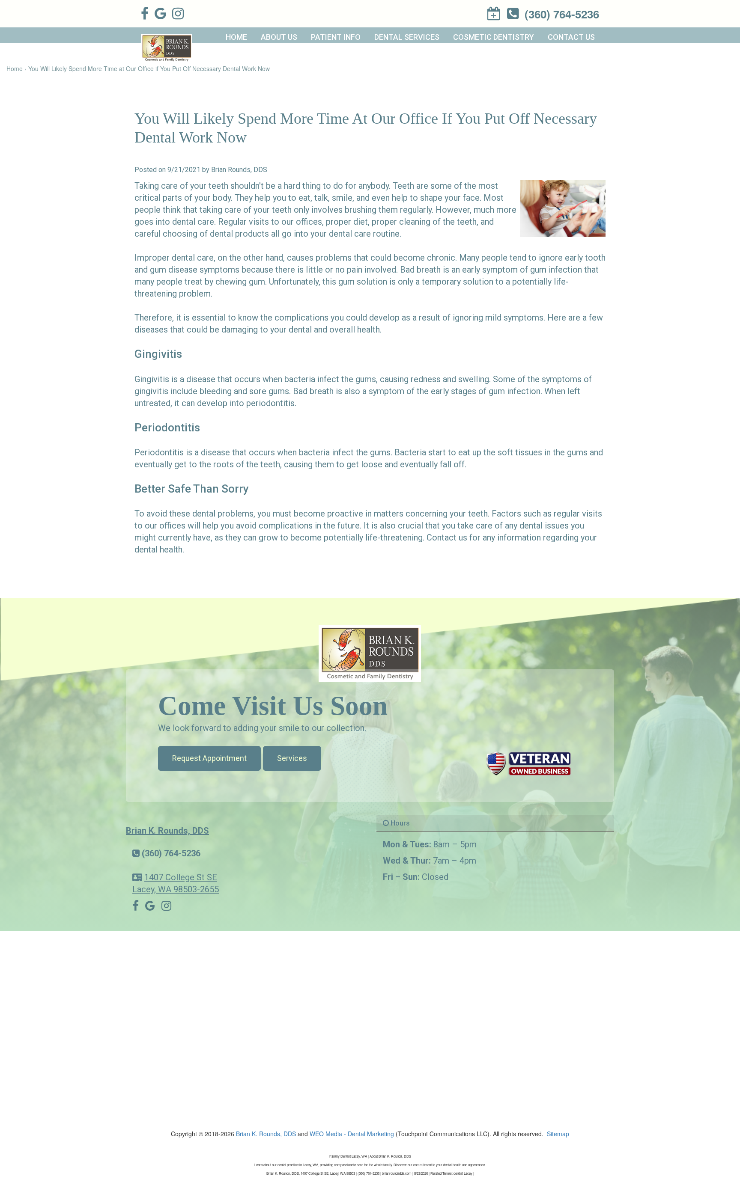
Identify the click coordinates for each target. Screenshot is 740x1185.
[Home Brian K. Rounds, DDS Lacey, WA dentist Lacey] (370, 652)
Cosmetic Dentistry (493, 37)
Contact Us (571, 37)
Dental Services (406, 37)
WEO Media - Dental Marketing (352, 1133)
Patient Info (336, 37)
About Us (279, 37)
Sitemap (558, 1133)
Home (236, 37)
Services (292, 758)
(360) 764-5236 (171, 853)
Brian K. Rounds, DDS (167, 831)
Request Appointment (209, 758)
